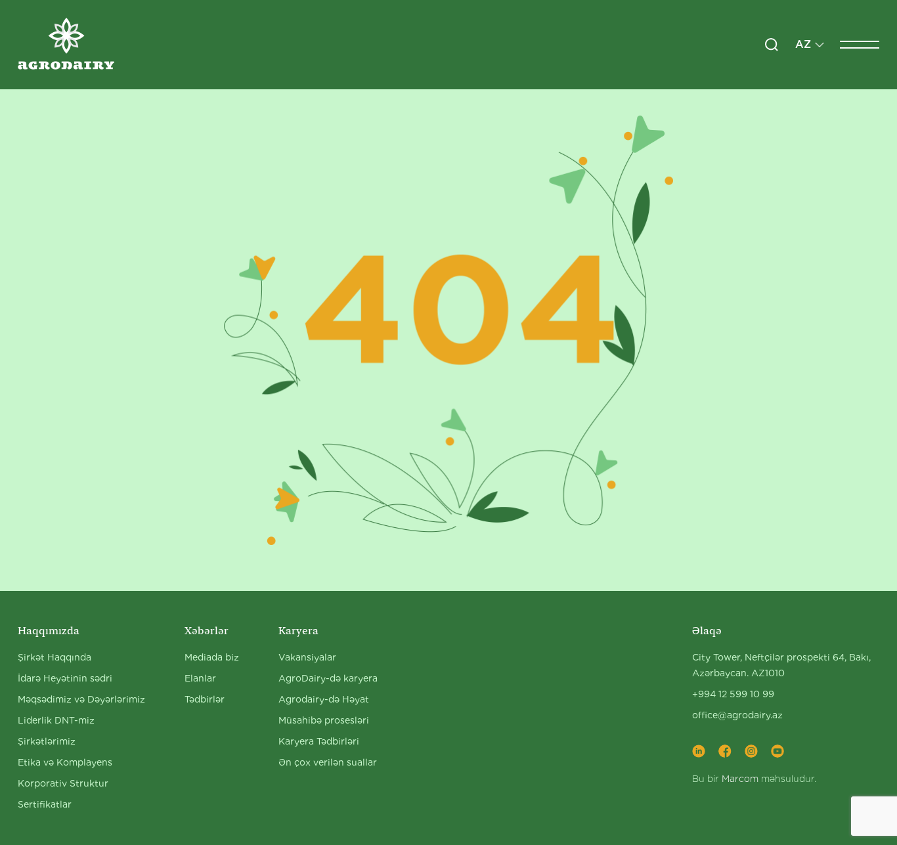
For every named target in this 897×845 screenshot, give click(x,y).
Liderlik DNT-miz (56, 720)
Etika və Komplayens (65, 762)
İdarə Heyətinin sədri (65, 678)
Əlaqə (707, 630)
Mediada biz (212, 657)
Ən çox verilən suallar (327, 762)
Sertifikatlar (45, 804)
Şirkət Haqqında (54, 657)
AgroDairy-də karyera (328, 678)
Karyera (298, 630)
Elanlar (200, 678)
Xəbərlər (207, 630)
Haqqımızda (48, 630)
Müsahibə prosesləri (323, 720)
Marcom (740, 778)
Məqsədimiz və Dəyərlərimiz (81, 699)
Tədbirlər (205, 699)
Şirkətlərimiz (47, 741)
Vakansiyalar (307, 657)
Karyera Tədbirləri (318, 741)
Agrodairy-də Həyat (323, 699)
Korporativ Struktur (63, 783)
